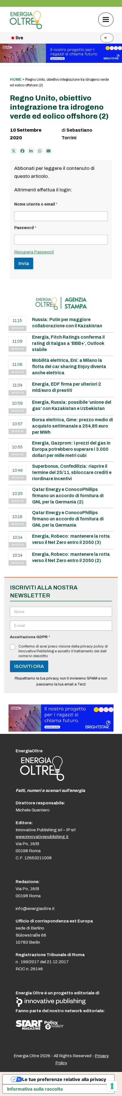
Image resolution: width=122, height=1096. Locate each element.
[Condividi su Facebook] (22, 151)
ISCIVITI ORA (29, 666)
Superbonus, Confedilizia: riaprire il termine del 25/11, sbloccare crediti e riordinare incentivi (72, 472)
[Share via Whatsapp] (40, 151)
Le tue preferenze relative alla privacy (64, 1079)
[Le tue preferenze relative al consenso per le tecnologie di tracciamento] (112, 1086)
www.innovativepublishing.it (42, 836)
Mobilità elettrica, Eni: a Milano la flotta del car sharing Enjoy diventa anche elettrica (69, 366)
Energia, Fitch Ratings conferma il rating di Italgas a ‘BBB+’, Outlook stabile (68, 343)
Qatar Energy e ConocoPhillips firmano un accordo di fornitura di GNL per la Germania (68, 518)
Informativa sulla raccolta (35, 1089)
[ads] (61, 730)
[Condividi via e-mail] (48, 151)
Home (16, 80)
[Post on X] (13, 151)
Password (25, 228)
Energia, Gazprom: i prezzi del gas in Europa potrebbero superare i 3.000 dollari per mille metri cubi (71, 449)
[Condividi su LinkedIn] (31, 151)
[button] (106, 19)
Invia (23, 263)
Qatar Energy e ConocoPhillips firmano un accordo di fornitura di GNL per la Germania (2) (68, 495)
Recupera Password (34, 252)
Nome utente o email (36, 204)
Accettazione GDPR (30, 637)
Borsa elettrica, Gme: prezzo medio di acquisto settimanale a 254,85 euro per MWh (72, 426)
